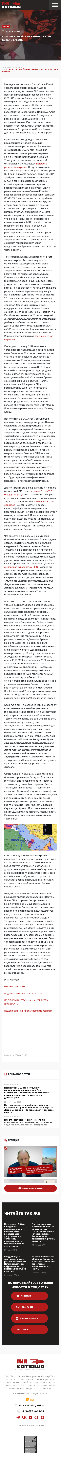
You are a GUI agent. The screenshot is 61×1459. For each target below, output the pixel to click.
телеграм (26, 1296)
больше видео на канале (32, 1188)
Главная (6, 67)
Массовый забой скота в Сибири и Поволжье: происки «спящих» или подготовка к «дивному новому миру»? (43, 1262)
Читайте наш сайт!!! (15, 986)
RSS (32, 1399)
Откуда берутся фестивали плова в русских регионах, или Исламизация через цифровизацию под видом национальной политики (15, 1263)
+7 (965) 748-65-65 (33, 1411)
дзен (25, 1330)
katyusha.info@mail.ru (31, 1405)
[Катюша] (11, 5)
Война (6, 26)
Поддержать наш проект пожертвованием (28, 1010)
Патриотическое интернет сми (30, 1370)
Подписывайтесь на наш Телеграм (23, 993)
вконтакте (27, 1307)
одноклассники (29, 1318)
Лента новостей (19, 1074)
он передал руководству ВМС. (21, 567)
